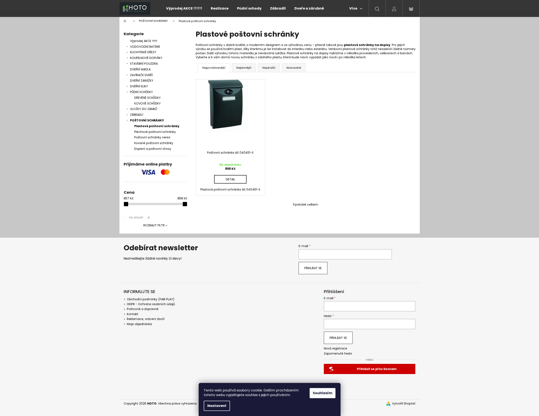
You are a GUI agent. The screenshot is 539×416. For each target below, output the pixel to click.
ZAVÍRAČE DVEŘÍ (141, 75)
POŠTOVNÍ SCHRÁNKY (147, 120)
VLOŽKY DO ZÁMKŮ (143, 109)
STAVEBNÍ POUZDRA (144, 63)
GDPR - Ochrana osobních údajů (151, 304)
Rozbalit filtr (154, 225)
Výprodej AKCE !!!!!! (143, 41)
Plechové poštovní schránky (155, 132)
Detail (230, 179)
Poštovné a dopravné (142, 309)
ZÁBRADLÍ (136, 115)
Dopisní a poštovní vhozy (152, 149)
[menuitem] (184, 8)
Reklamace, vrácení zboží (146, 319)
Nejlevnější (243, 68)
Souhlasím (322, 393)
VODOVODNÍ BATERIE (145, 47)
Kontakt (132, 314)
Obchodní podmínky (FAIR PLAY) (151, 299)
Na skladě (139, 217)
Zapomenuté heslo (338, 354)
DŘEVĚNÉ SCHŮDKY (147, 98)
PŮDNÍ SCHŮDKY (141, 92)
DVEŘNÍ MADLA (140, 69)
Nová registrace (335, 348)
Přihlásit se (313, 268)
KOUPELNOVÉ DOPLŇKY (146, 58)
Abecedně (293, 68)
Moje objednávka (139, 324)
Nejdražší (268, 68)
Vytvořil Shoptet (404, 404)
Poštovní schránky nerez (152, 137)
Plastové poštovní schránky (156, 126)
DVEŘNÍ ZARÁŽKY (141, 80)
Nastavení (216, 405)
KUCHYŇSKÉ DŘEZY (143, 52)
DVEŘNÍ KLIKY (139, 86)
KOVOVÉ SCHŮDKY (147, 103)
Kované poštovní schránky (153, 143)
